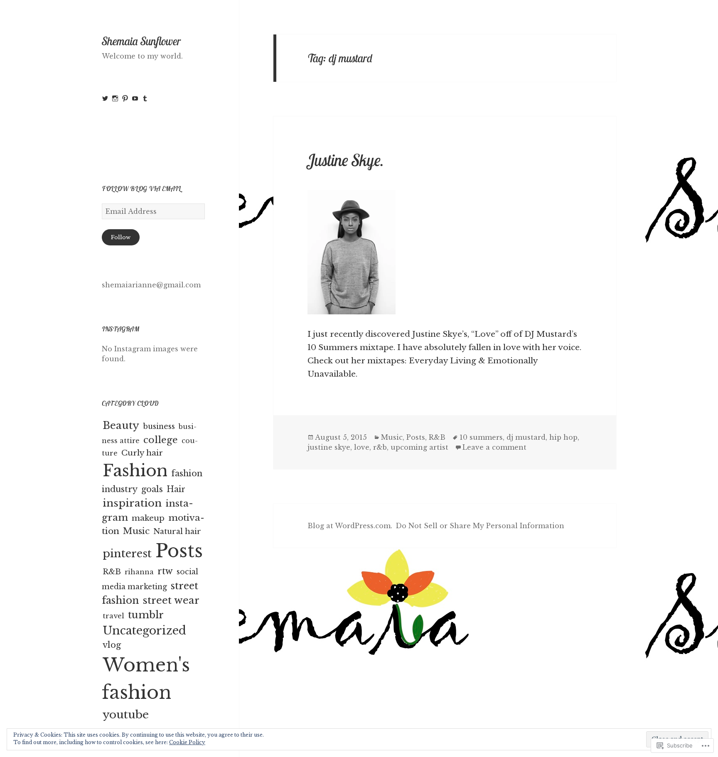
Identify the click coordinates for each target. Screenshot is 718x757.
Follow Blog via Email (141, 188)
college (160, 440)
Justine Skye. (345, 160)
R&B (112, 571)
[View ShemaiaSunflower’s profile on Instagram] (115, 98)
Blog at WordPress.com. (349, 526)
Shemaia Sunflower (141, 41)
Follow (120, 237)
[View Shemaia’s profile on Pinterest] (125, 98)
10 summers (481, 437)
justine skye (328, 447)
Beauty (121, 425)
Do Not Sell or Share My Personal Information (480, 526)
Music (136, 531)
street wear (171, 600)
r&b (380, 447)
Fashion (135, 471)
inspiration (132, 503)
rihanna (139, 572)
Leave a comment (494, 447)
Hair (176, 489)
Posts (179, 551)
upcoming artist (419, 447)
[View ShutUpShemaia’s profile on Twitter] (105, 98)
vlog (112, 645)
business (159, 426)
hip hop (563, 437)
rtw (165, 571)
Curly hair (142, 453)
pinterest (127, 553)
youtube (126, 714)
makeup (148, 518)
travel (113, 616)
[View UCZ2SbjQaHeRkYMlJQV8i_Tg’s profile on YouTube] (135, 98)
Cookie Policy (187, 742)
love (361, 447)
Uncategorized (144, 630)
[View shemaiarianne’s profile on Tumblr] (145, 98)
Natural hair (177, 531)
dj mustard (526, 437)
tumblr (146, 615)
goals (152, 489)
